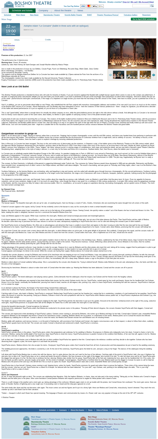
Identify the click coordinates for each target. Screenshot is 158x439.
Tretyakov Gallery (130, 15)
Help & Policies (102, 410)
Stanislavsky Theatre (51, 15)
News (80, 10)
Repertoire (146, 15)
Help (151, 2)
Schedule (7, 15)
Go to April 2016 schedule (144, 19)
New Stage (34, 15)
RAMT (89, 15)
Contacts (115, 410)
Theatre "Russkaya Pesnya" (108, 15)
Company (43, 10)
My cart (134, 2)
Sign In (126, 2)
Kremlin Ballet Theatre (73, 15)
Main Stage (20, 15)
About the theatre (62, 10)
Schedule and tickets (22, 10)
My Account (143, 2)
